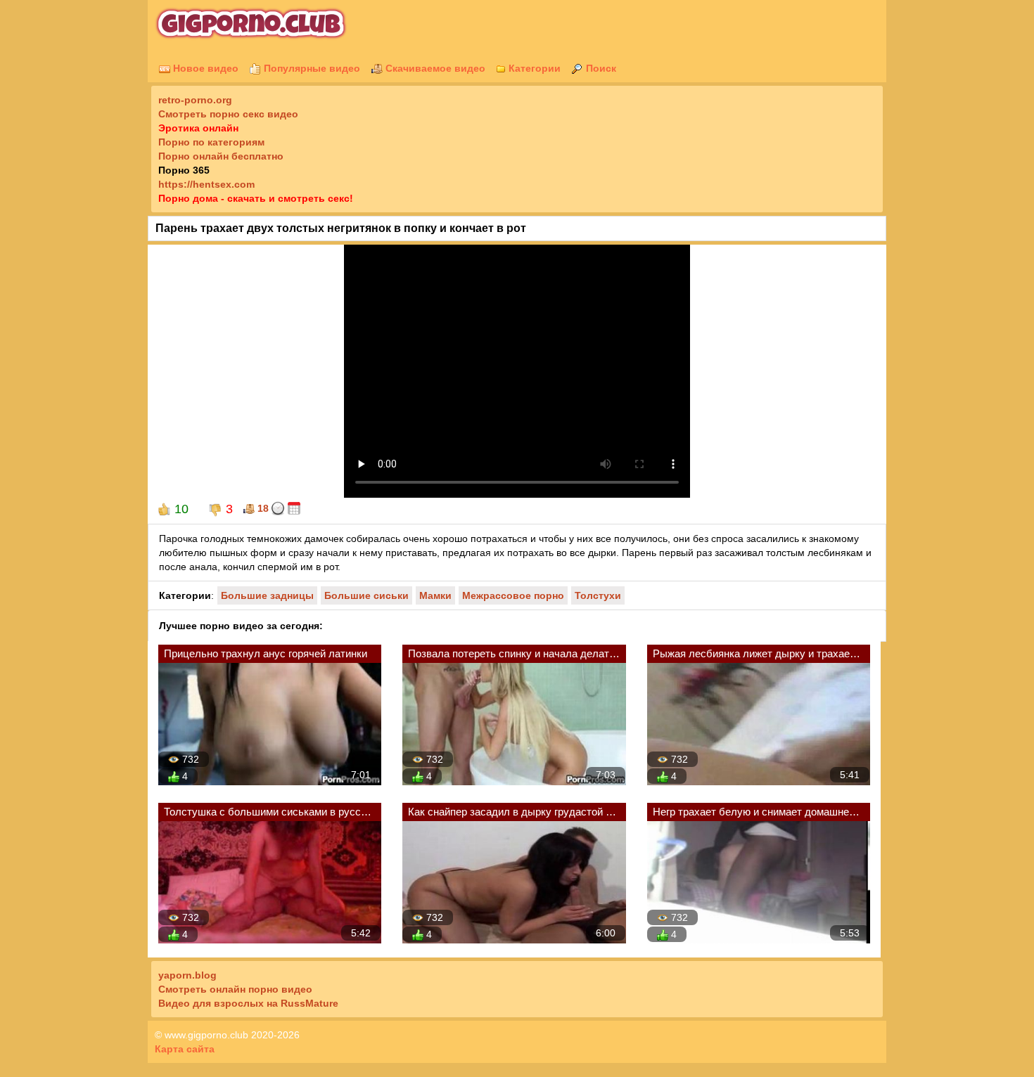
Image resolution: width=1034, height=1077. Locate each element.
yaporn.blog (187, 975)
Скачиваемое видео (434, 68)
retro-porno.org (195, 99)
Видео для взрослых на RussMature (248, 1003)
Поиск (599, 68)
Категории (533, 68)
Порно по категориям (211, 142)
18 (262, 508)
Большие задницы (267, 595)
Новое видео (204, 68)
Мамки (435, 595)
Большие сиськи (366, 595)
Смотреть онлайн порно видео (235, 989)
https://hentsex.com (206, 184)
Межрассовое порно (513, 595)
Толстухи (598, 595)
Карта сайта (185, 1049)
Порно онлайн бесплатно (220, 156)
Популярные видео (310, 68)
